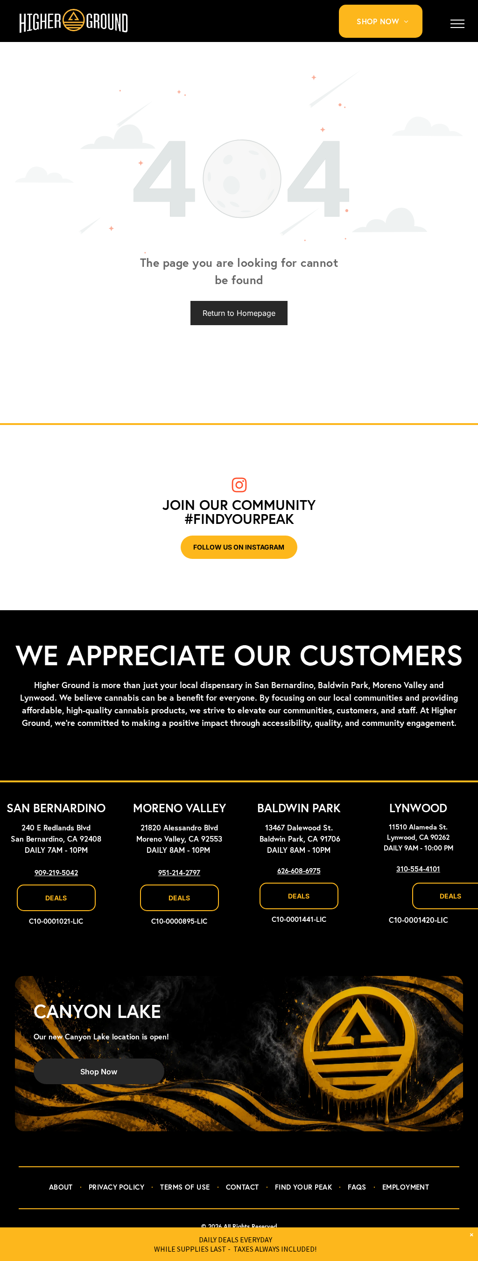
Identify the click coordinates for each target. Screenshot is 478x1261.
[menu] (457, 24)
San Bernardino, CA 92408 (56, 839)
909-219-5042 (56, 873)
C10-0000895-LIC (179, 921)
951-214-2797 (179, 873)
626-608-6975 (299, 871)
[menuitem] (386, 21)
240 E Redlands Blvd (56, 828)
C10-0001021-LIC (56, 921)
